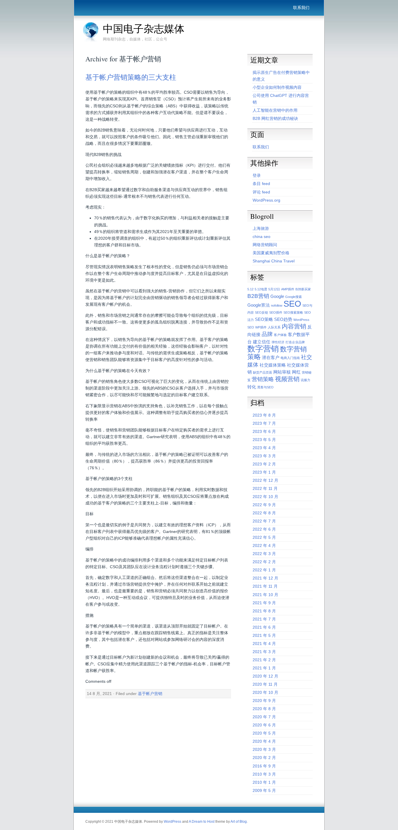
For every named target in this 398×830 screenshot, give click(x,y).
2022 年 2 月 (264, 561)
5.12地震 (261, 289)
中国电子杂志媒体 (143, 28)
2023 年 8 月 (264, 415)
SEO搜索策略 (293, 312)
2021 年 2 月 (264, 659)
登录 (257, 175)
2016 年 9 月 (264, 766)
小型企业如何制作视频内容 (277, 87)
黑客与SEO (265, 387)
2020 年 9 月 (264, 700)
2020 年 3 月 (264, 749)
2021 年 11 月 (265, 586)
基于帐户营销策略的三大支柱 (130, 77)
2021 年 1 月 (264, 668)
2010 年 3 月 (264, 774)
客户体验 (280, 335)
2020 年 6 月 (264, 725)
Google (277, 296)
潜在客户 (270, 357)
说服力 (305, 380)
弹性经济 (278, 342)
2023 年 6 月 (264, 431)
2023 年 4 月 (264, 447)
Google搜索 (293, 296)
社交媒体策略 (273, 364)
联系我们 (301, 7)
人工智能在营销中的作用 (275, 110)
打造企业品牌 (295, 342)
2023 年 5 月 (264, 439)
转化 (251, 386)
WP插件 (261, 327)
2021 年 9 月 (264, 602)
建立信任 (261, 341)
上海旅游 (261, 228)
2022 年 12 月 (265, 480)
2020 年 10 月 (265, 692)
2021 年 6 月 (264, 627)
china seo (261, 236)
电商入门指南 (290, 358)
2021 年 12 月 (265, 578)
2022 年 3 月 (264, 553)
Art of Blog (238, 821)
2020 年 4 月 (264, 741)
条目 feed (261, 183)
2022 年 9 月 (264, 504)
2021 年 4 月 (264, 643)
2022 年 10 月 (265, 496)
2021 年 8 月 (264, 611)
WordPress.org (266, 200)
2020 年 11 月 (265, 684)
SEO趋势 (283, 319)
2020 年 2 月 (264, 757)
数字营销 (263, 348)
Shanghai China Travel (274, 261)
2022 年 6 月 (264, 529)
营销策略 (263, 379)
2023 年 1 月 (264, 472)
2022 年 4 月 (264, 545)
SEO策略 (264, 319)
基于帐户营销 (150, 693)
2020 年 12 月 (265, 676)
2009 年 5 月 (264, 790)
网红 (296, 371)
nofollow (276, 305)
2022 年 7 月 (264, 521)
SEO (292, 303)
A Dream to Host (201, 821)
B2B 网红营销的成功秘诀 (275, 118)
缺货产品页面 (262, 372)
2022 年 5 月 (264, 537)
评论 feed (261, 192)
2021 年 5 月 (264, 635)
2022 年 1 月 (264, 570)
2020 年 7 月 (264, 717)
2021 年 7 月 (264, 619)
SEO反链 (261, 312)
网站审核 (282, 371)
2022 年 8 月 (264, 513)
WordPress (172, 821)
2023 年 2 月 (264, 464)
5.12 (250, 289)
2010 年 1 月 (264, 782)
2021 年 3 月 (264, 651)
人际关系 (274, 327)
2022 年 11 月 (265, 488)
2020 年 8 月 (264, 708)
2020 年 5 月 (264, 733)
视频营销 (287, 379)
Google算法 (258, 305)
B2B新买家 (303, 289)
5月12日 (274, 289)
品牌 (267, 334)
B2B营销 (258, 296)
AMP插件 (287, 289)
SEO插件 (275, 312)
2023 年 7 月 (264, 423)
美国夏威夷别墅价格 (271, 252)
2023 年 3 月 (264, 456)
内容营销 (294, 326)
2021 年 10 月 (265, 594)
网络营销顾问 (265, 244)
